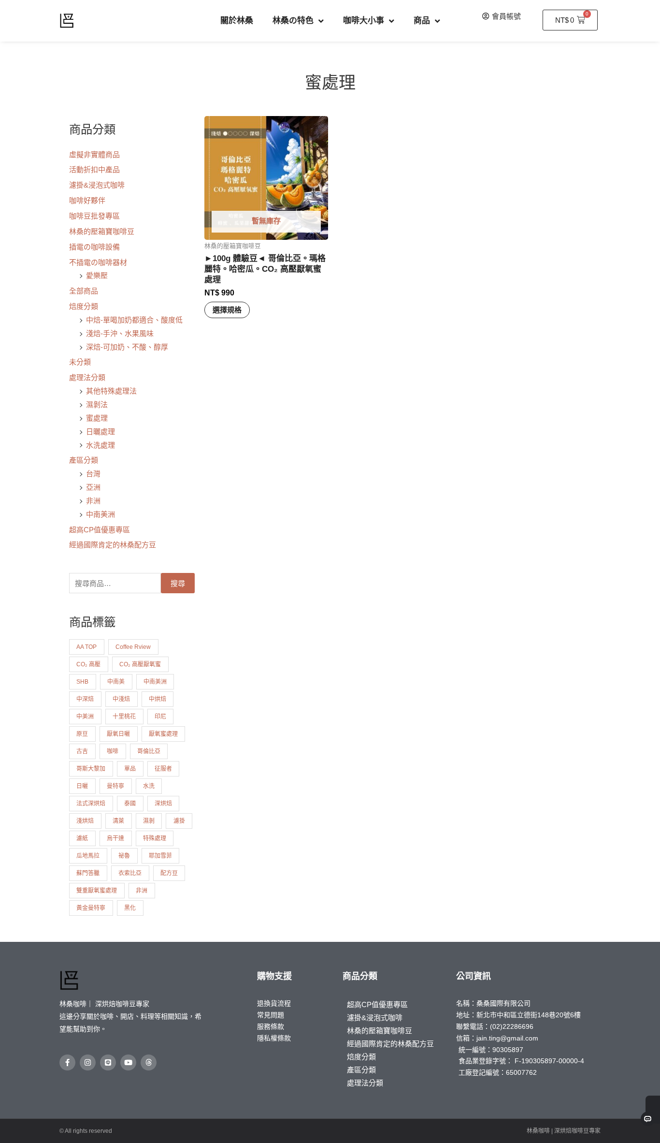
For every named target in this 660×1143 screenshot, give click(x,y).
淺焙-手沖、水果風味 (120, 333)
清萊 (118, 821)
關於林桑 (236, 20)
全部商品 (83, 291)
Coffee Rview (133, 647)
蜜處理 (97, 418)
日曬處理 (100, 431)
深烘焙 (163, 803)
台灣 (93, 473)
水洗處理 (100, 445)
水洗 (149, 786)
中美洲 (85, 716)
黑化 (130, 908)
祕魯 (124, 855)
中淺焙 (121, 699)
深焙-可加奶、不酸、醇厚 (127, 347)
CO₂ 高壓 (88, 664)
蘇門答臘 (88, 873)
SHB (82, 681)
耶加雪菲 (160, 855)
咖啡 (112, 751)
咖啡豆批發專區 (94, 216)
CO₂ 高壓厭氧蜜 (140, 664)
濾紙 (82, 838)
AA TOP (86, 647)
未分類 (80, 362)
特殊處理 (154, 838)
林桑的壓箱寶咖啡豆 (101, 231)
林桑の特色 (293, 20)
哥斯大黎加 (90, 768)
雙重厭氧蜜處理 (96, 890)
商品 (422, 20)
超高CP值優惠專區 (99, 530)
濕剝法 (97, 404)
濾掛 (179, 821)
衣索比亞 (130, 873)
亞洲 (93, 487)
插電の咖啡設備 (94, 247)
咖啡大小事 (363, 20)
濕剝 (149, 821)
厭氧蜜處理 (163, 734)
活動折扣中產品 (94, 169)
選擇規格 (227, 310)
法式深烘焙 (90, 803)
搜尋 (178, 583)
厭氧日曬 (118, 734)
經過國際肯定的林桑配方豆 (112, 545)
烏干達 (115, 838)
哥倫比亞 (148, 751)
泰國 (130, 803)
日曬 (82, 786)
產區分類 (83, 460)
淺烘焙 (85, 821)
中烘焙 (157, 699)
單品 (130, 768)
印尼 (160, 716)
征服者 (163, 768)
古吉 (82, 751)
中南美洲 (100, 514)
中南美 (116, 681)
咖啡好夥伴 (87, 200)
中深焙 (85, 699)
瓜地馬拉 (88, 855)
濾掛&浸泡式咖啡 (97, 185)
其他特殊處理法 (111, 391)
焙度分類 (83, 306)
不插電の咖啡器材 (98, 262)
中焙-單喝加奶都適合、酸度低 (134, 320)
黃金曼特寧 (90, 908)
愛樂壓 (97, 275)
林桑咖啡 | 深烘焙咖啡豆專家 (564, 1131)
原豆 (82, 734)
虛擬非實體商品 (94, 154)
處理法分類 (87, 377)
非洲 (93, 501)
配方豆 (169, 873)
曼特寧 (115, 786)
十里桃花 (124, 716)
